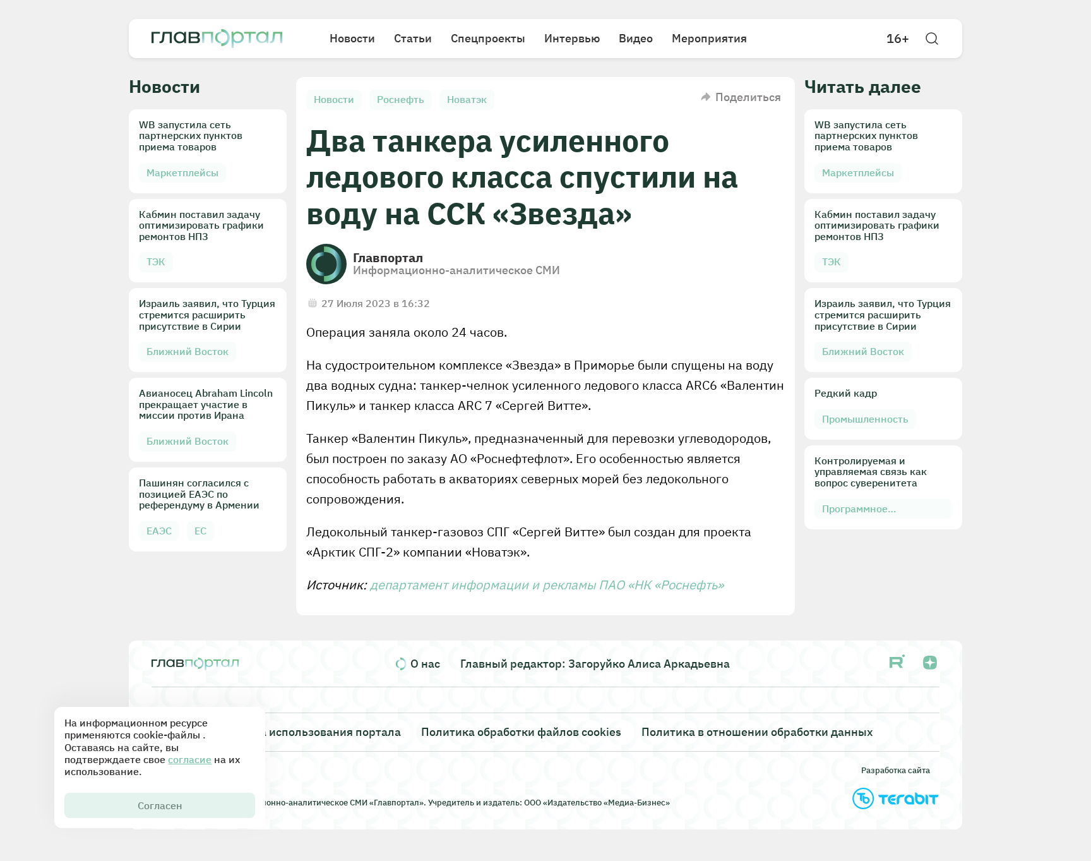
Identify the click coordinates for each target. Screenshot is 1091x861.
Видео (636, 38)
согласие (190, 759)
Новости (352, 38)
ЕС (200, 530)
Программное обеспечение (855, 510)
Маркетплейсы (182, 172)
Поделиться (748, 97)
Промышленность (865, 418)
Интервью (572, 38)
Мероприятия (709, 38)
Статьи (413, 38)
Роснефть (400, 99)
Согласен (160, 805)
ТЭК (155, 261)
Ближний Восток (187, 351)
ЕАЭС (159, 530)
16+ (897, 38)
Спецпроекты (488, 38)
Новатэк (467, 99)
